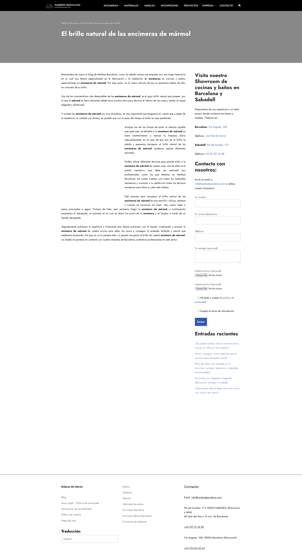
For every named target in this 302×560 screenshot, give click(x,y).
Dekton (126, 486)
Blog (63, 497)
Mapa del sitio (68, 520)
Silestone (127, 492)
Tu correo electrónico (206, 214)
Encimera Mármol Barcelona (137, 516)
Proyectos (191, 5)
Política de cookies (71, 514)
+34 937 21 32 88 (194, 527)
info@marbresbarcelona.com (210, 184)
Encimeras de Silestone (135, 522)
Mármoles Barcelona (133, 504)
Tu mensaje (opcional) (206, 248)
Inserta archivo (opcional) (208, 271)
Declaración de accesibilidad (76, 509)
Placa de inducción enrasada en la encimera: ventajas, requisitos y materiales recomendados (216, 368)
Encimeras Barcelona (133, 510)
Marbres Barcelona (69, 23)
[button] (119, 5)
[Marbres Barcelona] (63, 5)
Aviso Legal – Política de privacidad (80, 503)
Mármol (126, 498)
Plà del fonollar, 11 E (218, 145)
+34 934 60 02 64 (215, 136)
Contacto (226, 5)
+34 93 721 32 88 (214, 154)
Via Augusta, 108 (217, 127)
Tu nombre (200, 197)
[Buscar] (239, 5)
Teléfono (199, 231)
